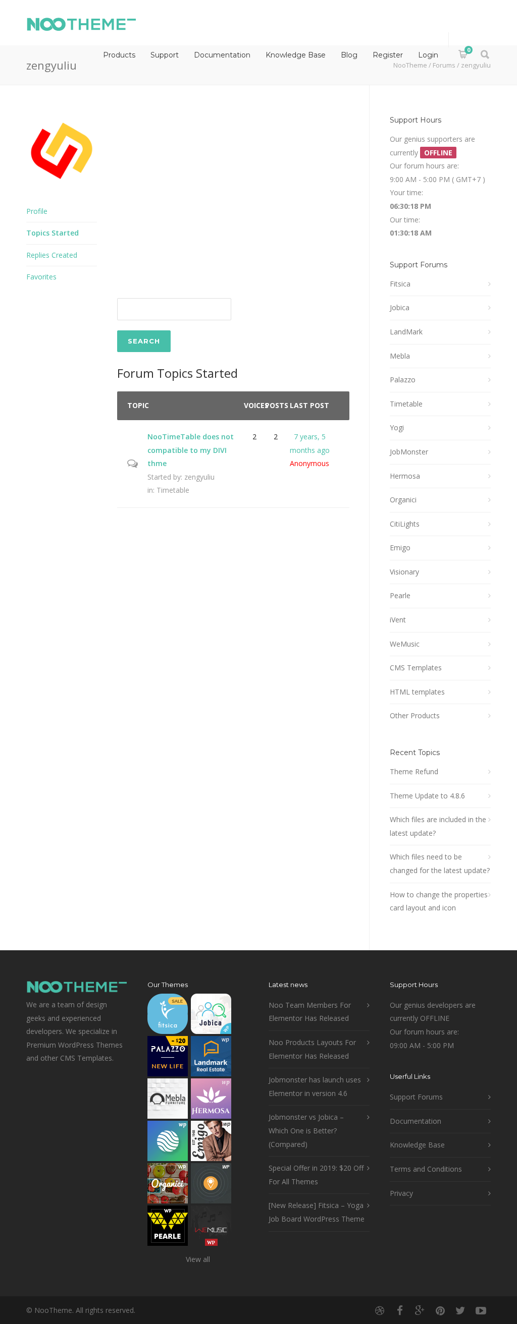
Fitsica (400, 284)
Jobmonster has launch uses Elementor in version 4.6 (315, 1086)
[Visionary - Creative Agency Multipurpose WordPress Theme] (167, 1143)
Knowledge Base (296, 55)
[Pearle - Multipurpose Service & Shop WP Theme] (167, 1227)
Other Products (415, 715)
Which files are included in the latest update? (438, 826)
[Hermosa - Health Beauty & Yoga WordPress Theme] (211, 1100)
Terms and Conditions (426, 1169)
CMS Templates (416, 667)
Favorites (41, 276)
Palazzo (403, 379)
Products (119, 55)
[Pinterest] (440, 1310)
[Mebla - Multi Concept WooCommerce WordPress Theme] (167, 1100)
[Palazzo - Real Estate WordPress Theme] (167, 1058)
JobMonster (409, 451)
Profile (36, 211)
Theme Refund (414, 771)
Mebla (400, 356)
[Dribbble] (380, 1310)
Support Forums (416, 1097)
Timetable (173, 490)
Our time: (405, 219)
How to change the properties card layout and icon (439, 901)
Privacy (401, 1193)
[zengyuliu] (61, 193)
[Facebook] (400, 1310)
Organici (403, 499)
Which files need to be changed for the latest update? (440, 863)
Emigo (400, 547)
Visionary (404, 572)
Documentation (222, 55)
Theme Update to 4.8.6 (427, 795)
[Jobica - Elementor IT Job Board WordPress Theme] (211, 1016)
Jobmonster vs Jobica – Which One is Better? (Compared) (306, 1130)
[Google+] (420, 1310)
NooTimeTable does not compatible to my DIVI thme (190, 450)
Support (164, 55)
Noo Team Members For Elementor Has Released (310, 1011)
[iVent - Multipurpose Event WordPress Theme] (211, 1185)
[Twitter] (460, 1310)
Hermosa (405, 476)
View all (198, 1259)
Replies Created (51, 255)
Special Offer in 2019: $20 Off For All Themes (316, 1174)
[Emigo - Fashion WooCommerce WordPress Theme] (211, 1143)
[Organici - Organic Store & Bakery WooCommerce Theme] (167, 1185)
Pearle (400, 595)
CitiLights (405, 524)
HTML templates (417, 692)
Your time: (406, 192)
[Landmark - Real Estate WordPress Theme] (211, 1058)
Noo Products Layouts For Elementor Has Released (312, 1049)
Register (388, 55)
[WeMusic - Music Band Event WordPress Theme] (211, 1227)
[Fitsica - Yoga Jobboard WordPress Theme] (167, 1016)
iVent (398, 619)
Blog (349, 55)
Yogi (397, 427)
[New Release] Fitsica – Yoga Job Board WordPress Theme (317, 1212)
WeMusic (405, 644)
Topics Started (52, 233)
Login (428, 55)
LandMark (406, 331)
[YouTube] (481, 1310)
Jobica (399, 307)
